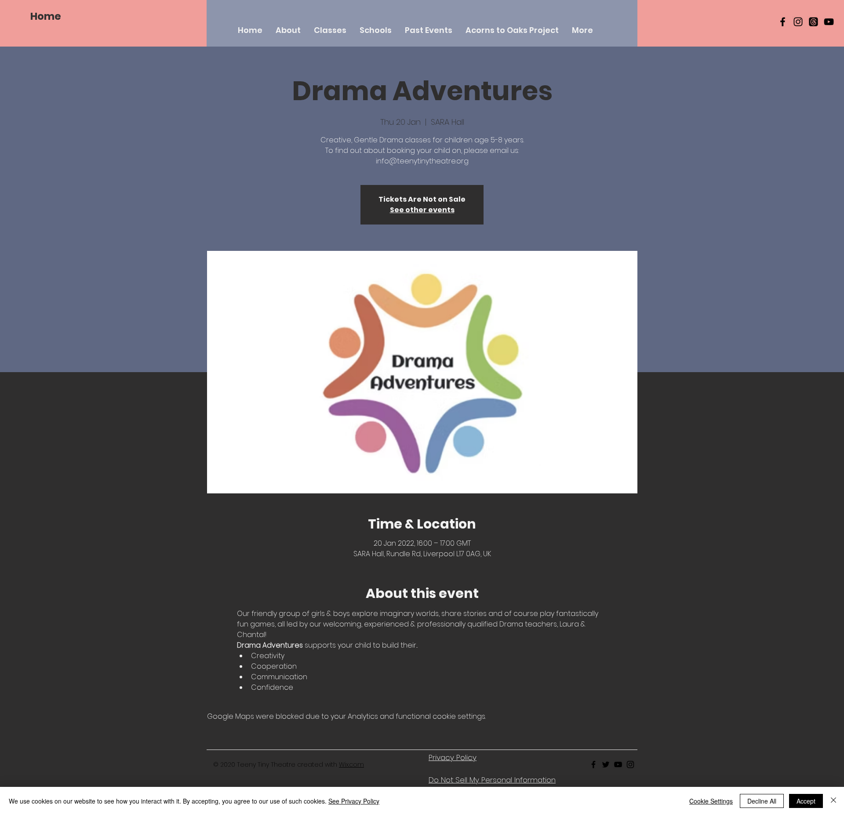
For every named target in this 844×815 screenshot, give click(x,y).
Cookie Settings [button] (711, 801)
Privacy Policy (453, 757)
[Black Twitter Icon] (606, 764)
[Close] (833, 801)
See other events (422, 210)
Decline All (761, 801)
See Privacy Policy (353, 801)
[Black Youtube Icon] (618, 764)
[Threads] (813, 22)
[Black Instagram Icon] (798, 22)
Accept (806, 801)
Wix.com (351, 764)
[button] (330, 30)
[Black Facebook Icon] (783, 22)
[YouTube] (829, 22)
